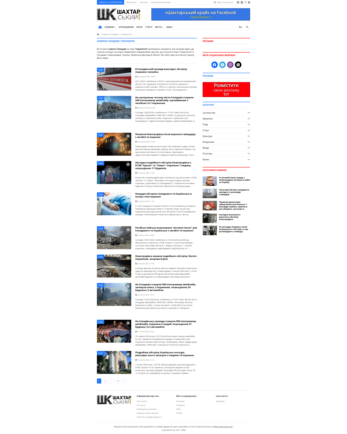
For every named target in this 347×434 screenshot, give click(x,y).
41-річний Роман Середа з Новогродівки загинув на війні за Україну (234, 179)
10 (118, 381)
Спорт (226, 130)
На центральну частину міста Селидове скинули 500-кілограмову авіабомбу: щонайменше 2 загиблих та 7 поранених (164, 100)
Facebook (180, 401)
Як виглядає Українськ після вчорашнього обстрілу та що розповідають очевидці (233, 229)
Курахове (220, 401)
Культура (226, 136)
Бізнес (226, 159)
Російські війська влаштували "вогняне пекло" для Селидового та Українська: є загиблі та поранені (166, 229)
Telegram (180, 405)
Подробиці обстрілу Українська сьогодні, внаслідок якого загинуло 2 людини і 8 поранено (164, 354)
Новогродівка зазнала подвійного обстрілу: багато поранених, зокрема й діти (166, 257)
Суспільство (226, 112)
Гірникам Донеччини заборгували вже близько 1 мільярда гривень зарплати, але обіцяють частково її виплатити (233, 205)
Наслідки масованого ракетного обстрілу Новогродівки (229, 216)
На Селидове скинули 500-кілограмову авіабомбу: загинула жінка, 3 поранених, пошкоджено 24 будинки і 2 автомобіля (165, 287)
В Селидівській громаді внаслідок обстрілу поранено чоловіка (161, 70)
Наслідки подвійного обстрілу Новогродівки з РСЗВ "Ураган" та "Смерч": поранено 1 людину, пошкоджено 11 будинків (163, 165)
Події (100, 69)
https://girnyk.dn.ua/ (223, 426)
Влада (226, 147)
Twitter (179, 413)
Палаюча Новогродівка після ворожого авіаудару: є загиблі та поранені (165, 136)
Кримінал (226, 118)
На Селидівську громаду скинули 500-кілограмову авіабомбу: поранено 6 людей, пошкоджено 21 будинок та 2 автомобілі (165, 324)
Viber (178, 409)
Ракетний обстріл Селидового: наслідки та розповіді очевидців (234, 192)
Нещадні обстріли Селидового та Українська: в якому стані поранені (163, 195)
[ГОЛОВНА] (100, 27)
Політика (226, 153)
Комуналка (226, 141)
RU (240, 27)
